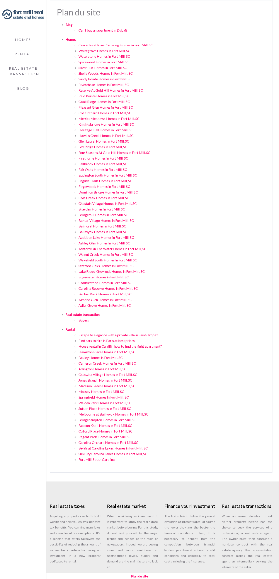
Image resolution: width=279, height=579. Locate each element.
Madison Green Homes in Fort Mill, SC (107, 386)
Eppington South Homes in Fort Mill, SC (107, 175)
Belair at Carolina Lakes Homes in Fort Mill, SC (113, 448)
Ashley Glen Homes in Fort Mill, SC (104, 243)
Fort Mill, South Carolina (96, 459)
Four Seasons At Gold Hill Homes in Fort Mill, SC (114, 152)
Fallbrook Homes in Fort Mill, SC (102, 164)
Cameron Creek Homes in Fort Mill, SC (107, 363)
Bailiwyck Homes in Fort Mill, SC (102, 232)
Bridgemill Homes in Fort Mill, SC (103, 215)
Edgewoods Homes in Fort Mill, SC (104, 186)
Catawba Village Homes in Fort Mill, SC (107, 374)
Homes (23, 39)
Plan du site (139, 576)
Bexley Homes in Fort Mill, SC (100, 357)
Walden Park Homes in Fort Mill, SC (105, 403)
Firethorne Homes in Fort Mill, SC (103, 158)
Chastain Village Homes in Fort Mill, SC (107, 203)
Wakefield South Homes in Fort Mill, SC (107, 260)
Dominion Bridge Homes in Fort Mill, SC (108, 192)
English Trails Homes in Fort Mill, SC (105, 181)
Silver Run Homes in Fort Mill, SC (102, 68)
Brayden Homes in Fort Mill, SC (101, 209)
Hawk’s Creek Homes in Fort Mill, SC (106, 135)
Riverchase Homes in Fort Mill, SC (103, 84)
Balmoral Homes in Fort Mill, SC (102, 226)
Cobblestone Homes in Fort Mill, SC (105, 283)
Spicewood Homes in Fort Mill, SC (103, 62)
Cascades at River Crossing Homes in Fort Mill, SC (115, 45)
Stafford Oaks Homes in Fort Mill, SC (106, 266)
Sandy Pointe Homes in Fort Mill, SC (105, 79)
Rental (23, 54)
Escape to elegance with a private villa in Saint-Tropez (118, 335)
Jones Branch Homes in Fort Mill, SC (105, 380)
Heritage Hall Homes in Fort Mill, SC (105, 130)
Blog (23, 88)
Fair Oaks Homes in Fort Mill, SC (102, 169)
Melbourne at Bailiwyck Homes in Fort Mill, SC (113, 414)
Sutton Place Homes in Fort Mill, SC (104, 408)
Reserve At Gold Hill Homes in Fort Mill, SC (110, 90)
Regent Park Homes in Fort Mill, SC (104, 437)
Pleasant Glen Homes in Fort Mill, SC (105, 107)
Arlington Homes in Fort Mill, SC (102, 369)
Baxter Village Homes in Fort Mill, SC (106, 220)
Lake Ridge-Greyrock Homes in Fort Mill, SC (111, 271)
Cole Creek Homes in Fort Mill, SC (103, 198)
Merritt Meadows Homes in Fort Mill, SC (109, 118)
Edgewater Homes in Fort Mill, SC (103, 277)
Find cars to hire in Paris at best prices (106, 340)
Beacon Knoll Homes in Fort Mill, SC (105, 425)
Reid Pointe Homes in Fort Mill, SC (104, 96)
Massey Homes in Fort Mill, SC (101, 391)
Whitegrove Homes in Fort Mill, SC (104, 51)
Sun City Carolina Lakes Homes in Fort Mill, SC (112, 454)
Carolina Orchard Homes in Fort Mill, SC (108, 442)
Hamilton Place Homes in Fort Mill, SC (107, 352)
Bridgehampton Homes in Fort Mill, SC (107, 420)
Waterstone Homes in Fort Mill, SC (104, 56)
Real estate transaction (82, 314)
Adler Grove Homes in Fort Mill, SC (104, 305)
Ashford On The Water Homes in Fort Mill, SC (112, 249)
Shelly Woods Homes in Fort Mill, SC (105, 73)
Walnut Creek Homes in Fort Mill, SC (105, 254)
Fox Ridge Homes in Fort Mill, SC (102, 147)
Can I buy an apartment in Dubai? (103, 30)
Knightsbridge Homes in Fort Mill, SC (106, 124)
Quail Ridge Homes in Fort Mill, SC (104, 101)
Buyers (83, 320)
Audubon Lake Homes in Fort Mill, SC (106, 237)
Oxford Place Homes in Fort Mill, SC (105, 431)
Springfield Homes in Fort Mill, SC (103, 397)
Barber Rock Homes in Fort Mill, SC (105, 294)
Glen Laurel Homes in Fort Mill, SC (103, 141)
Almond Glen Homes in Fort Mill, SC (105, 300)
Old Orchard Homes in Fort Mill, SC (104, 113)
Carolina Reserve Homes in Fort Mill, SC (108, 288)
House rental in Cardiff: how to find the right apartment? (120, 346)
